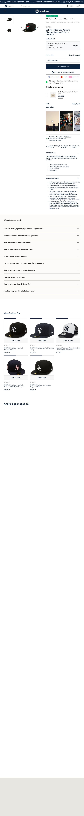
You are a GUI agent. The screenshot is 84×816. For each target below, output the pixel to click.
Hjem (47, 22)
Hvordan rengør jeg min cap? (14, 277)
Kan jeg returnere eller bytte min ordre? (18, 249)
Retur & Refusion (52, 178)
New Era (48, 27)
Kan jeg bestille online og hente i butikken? (20, 270)
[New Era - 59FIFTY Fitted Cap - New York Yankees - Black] (16, 330)
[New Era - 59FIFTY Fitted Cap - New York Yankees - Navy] (42, 330)
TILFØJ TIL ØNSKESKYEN (64, 72)
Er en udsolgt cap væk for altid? (15, 256)
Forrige (21, 27)
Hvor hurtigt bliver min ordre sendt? (17, 242)
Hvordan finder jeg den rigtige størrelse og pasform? (23, 229)
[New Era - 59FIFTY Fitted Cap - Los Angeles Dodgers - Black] (42, 368)
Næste (38, 27)
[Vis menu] (5, 11)
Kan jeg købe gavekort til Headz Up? (17, 284)
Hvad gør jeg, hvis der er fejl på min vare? (19, 291)
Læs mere (60, 98)
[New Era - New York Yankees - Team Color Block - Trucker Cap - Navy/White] (68, 330)
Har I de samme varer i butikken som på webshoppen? (24, 263)
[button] (70, 6)
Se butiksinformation (55, 140)
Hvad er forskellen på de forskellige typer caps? (21, 235)
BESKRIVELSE (50, 153)
